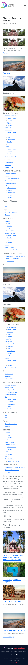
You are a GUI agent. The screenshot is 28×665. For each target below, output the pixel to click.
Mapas (7, 245)
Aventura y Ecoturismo (11, 180)
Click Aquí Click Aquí (8, 637)
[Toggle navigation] (25, 4)
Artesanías (8, 127)
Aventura (6, 73)
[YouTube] (16, 654)
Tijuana (9, 123)
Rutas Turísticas (9, 247)
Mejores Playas (9, 176)
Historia (7, 240)
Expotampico (10, 261)
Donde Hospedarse (10, 233)
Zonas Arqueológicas (10, 156)
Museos (7, 146)
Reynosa (9, 195)
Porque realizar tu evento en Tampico (15, 256)
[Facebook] (11, 654)
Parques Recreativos (10, 183)
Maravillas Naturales (10, 173)
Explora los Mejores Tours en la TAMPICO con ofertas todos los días (13, 557)
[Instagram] (14, 654)
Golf (6, 185)
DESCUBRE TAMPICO (12, 602)
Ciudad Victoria (11, 118)
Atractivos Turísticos (10, 115)
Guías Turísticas (9, 230)
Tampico (9, 125)
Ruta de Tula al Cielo (13, 249)
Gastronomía (8, 130)
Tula (8, 144)
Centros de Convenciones (12, 258)
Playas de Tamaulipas (13, 178)
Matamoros (10, 120)
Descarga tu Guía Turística (14, 630)
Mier (8, 137)
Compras (7, 221)
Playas (5, 53)
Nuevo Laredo (11, 139)
